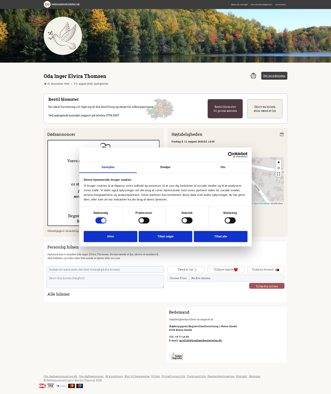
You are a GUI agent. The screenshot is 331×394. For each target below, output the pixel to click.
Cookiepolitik (196, 376)
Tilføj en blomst (263, 269)
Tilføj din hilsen (267, 286)
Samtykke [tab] (108, 167)
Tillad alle (220, 236)
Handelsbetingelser (221, 376)
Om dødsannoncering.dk (60, 376)
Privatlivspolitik (173, 376)
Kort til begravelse (137, 376)
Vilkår (155, 376)
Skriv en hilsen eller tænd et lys (265, 109)
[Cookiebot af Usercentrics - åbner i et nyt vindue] (230, 155)
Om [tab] (222, 167)
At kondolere (114, 376)
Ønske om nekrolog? (239, 4)
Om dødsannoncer (91, 376)
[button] (278, 162)
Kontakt (241, 376)
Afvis (110, 236)
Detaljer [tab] (165, 167)
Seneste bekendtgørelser (261, 4)
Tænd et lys (185, 269)
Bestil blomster (225, 109)
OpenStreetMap (261, 203)
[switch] (143, 220)
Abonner (255, 376)
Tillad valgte (165, 236)
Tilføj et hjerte (224, 269)
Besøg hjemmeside (181, 347)
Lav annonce (280, 4)
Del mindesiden (274, 76)
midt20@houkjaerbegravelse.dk (200, 340)
